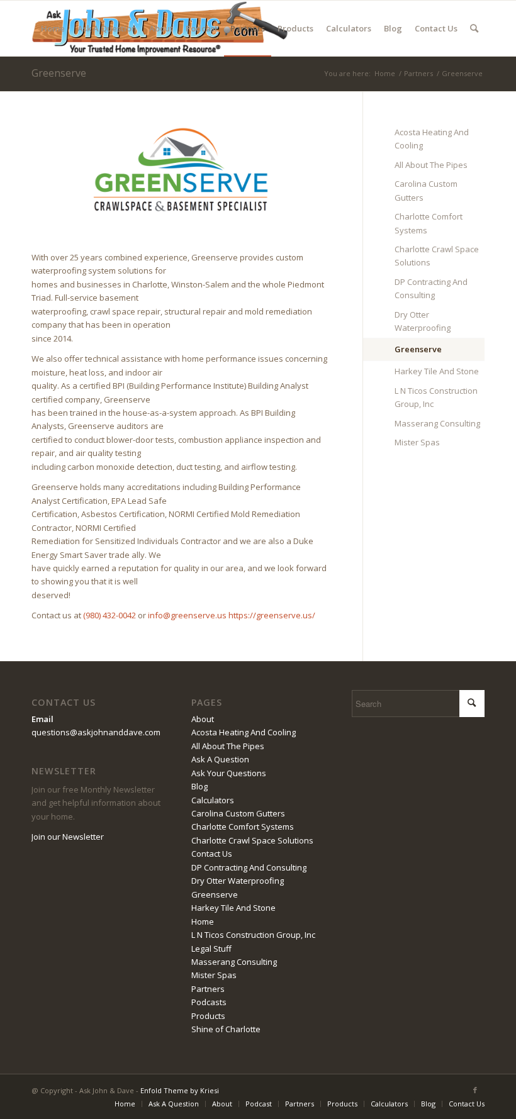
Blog (199, 786)
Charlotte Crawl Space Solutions (437, 255)
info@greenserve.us (187, 615)
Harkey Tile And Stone (437, 371)
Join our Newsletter (67, 836)
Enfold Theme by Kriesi (179, 1090)
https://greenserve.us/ (271, 615)
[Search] (474, 28)
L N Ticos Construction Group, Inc (436, 397)
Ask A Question (220, 759)
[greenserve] (181, 168)
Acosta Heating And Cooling (432, 138)
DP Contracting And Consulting (431, 288)
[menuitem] (53, 28)
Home (202, 921)
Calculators (212, 800)
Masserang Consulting (437, 423)
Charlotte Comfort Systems (429, 223)
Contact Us (211, 853)
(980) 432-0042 (109, 615)
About (202, 719)
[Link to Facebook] (475, 1090)
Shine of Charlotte (226, 1029)
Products (208, 1016)
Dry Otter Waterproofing (423, 321)
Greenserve (58, 73)
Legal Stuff (211, 948)
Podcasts (209, 1002)
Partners (208, 988)
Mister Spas (417, 442)
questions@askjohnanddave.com (95, 732)
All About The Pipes (431, 164)
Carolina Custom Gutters (426, 190)
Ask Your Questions (228, 773)
